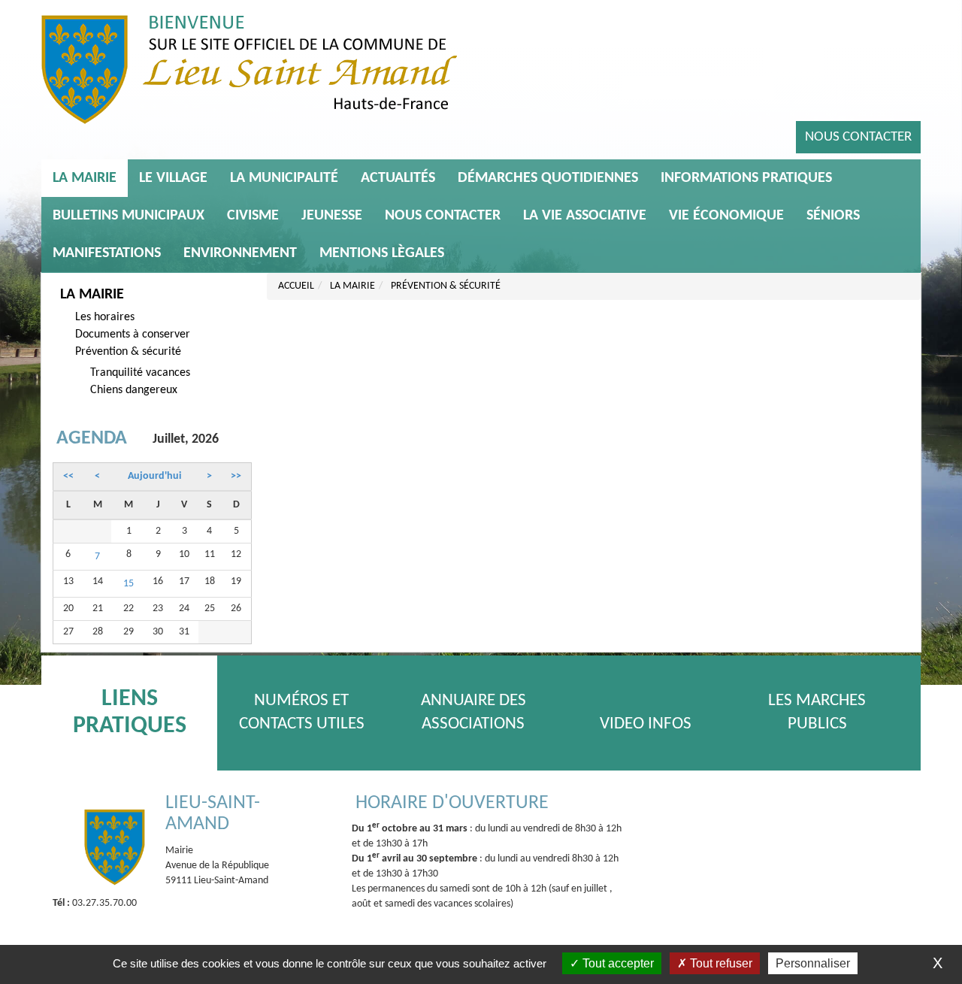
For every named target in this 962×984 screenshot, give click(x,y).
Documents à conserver (132, 335)
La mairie (84, 178)
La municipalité (284, 178)
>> (236, 476)
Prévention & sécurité (128, 352)
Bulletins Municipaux (128, 215)
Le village (173, 178)
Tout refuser (719, 963)
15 (128, 583)
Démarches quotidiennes (548, 178)
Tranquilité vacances (140, 373)
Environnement (240, 253)
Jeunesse (331, 215)
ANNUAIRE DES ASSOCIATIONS (473, 712)
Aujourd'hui (154, 476)
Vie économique (726, 215)
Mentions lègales (381, 253)
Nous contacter (858, 137)
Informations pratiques (746, 178)
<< (68, 476)
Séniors (833, 215)
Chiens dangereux (133, 390)
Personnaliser (813, 963)
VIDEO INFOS (645, 724)
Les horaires (105, 317)
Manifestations (107, 253)
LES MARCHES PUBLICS (817, 712)
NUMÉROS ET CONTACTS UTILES (302, 712)
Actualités (398, 178)
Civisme (253, 215)
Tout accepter (616, 963)
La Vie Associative (584, 215)
